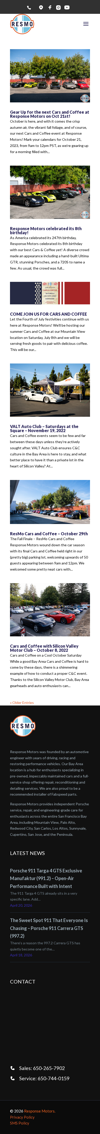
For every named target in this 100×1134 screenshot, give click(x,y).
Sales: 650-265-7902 (42, 1068)
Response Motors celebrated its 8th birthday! (46, 230)
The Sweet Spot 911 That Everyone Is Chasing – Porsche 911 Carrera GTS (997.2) (49, 928)
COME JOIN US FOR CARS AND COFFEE (48, 314)
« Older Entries (22, 702)
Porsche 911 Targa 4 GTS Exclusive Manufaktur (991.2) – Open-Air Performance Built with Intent (46, 878)
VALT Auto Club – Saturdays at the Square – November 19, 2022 (44, 428)
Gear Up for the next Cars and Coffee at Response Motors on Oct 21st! (49, 114)
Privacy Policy (22, 1117)
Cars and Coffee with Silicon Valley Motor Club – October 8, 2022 (44, 648)
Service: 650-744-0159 (44, 1078)
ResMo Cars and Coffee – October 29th (49, 533)
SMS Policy (19, 1123)
